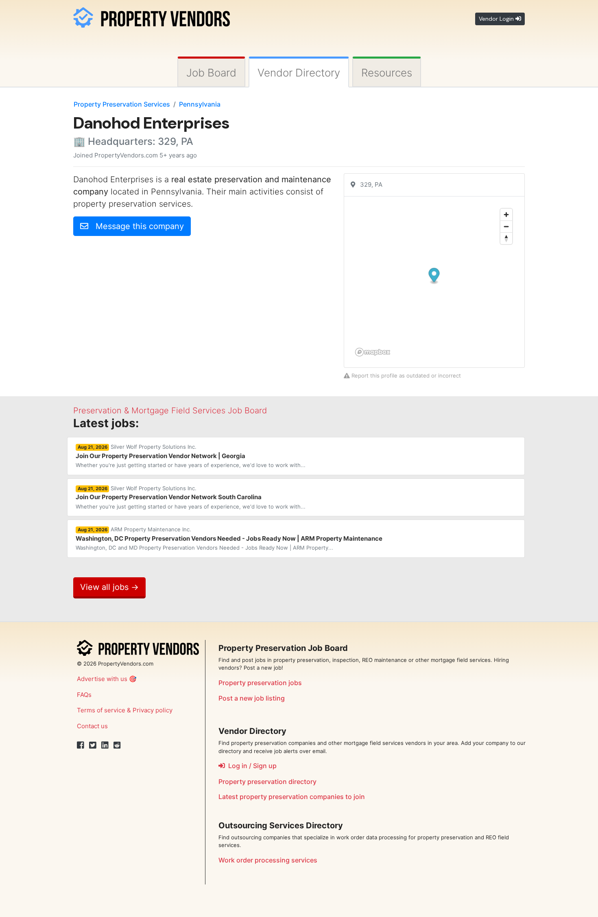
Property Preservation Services (122, 104)
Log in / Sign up (251, 766)
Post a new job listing (251, 698)
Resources (386, 72)
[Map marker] (434, 276)
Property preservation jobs (260, 683)
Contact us (92, 726)
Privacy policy (152, 710)
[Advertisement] (141, 299)
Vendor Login (497, 18)
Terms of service (101, 710)
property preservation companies (292, 797)
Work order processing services (267, 860)
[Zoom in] (506, 215)
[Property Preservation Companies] (151, 16)
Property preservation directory (267, 781)
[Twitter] (92, 745)
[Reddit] (117, 745)
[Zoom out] (506, 226)
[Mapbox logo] (373, 352)
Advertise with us (102, 679)
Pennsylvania (199, 104)
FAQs (84, 695)
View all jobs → (109, 587)
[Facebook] (80, 745)
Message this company (136, 226)
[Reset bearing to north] (506, 238)
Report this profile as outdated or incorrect (405, 375)
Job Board (211, 72)
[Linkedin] (105, 745)
